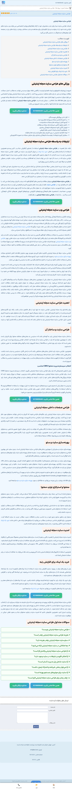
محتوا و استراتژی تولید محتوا (58, 65)
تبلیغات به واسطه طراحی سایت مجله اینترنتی (52, 45)
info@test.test (34, 750)
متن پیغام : (52, 723)
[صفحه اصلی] (3, 3)
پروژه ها (58, 8)
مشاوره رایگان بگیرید (19, 111)
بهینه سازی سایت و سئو (63, 256)
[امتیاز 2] (2, 13)
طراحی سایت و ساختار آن (59, 55)
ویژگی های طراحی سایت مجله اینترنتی (55, 42)
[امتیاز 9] (8, 13)
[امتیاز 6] (5, 13)
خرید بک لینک (43, 152)
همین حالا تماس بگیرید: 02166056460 (46, 111)
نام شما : (52, 707)
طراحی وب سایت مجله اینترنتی (57, 48)
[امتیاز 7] (6, 13)
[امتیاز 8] (7, 13)
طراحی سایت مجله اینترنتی (47, 8)
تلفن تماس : (51, 710)
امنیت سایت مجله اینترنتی (58, 68)
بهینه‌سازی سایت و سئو (59, 61)
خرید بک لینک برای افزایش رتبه (57, 71)
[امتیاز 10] (9, 13)
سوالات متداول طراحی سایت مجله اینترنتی (53, 74)
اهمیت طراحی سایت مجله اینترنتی (56, 52)
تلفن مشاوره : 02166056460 (63, 3)
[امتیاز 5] (4, 13)
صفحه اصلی (65, 8)
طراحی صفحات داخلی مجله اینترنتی (55, 58)
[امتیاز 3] (3, 13)
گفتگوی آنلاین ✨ (36, 783)
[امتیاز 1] (1, 13)
